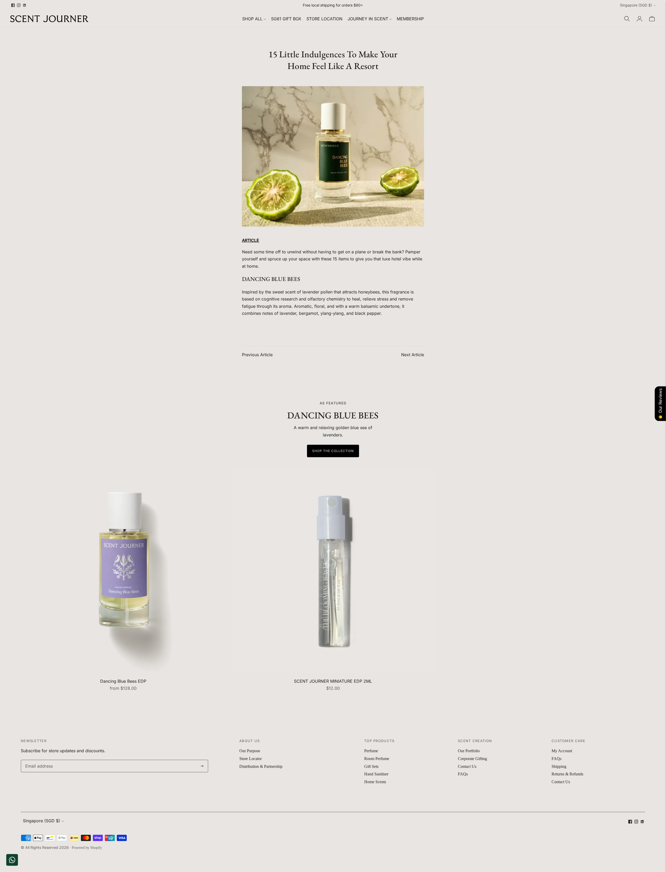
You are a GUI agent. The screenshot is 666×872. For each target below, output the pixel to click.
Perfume (371, 751)
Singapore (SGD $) (636, 5)
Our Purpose (249, 751)
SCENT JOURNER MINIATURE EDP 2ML (333, 681)
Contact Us (467, 766)
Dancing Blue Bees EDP (123, 681)
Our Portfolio (469, 751)
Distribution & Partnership (261, 766)
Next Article (412, 354)
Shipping (559, 766)
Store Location (324, 18)
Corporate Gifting (472, 758)
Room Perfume (376, 758)
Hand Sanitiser (376, 774)
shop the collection (333, 451)
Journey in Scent (368, 18)
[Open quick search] (627, 18)
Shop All (252, 18)
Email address (38, 760)
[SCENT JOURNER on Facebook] (13, 5)
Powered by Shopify (87, 848)
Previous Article (257, 354)
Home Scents (375, 782)
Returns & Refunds (567, 774)
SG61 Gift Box (286, 18)
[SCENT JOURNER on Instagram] (19, 5)
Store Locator (250, 758)
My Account (562, 751)
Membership (410, 18)
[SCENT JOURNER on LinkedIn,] (24, 5)
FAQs (463, 774)
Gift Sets (371, 766)
